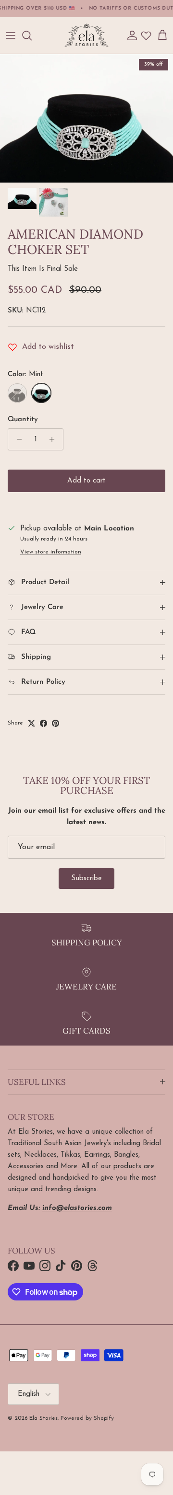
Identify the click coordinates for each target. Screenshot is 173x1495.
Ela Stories (43, 1418)
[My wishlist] (146, 35)
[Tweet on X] (31, 723)
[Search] (31, 35)
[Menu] (10, 35)
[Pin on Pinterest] (55, 723)
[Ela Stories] (86, 35)
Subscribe (86, 878)
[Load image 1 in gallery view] (86, 118)
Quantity (23, 419)
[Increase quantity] (54, 439)
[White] (17, 392)
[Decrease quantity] (16, 439)
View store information (50, 552)
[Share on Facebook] (43, 723)
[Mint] (41, 392)
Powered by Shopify (87, 1418)
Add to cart (86, 480)
